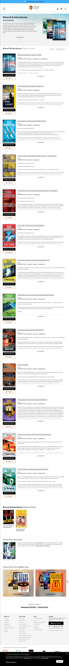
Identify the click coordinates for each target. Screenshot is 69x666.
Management (7, 624)
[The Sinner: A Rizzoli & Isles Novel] (9, 409)
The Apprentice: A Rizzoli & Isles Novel (34, 434)
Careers (6, 629)
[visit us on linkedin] (57, 627)
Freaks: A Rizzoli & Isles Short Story (20, 529)
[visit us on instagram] (62, 627)
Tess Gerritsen (8, 20)
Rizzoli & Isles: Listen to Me (29, 55)
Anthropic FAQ (22, 641)
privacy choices (45, 658)
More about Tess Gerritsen (43, 546)
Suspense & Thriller (28, 607)
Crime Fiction (42, 607)
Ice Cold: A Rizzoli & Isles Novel (30, 225)
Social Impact (7, 626)
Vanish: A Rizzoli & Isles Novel (30, 330)
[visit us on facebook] (50, 627)
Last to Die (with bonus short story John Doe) (37, 156)
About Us (6, 616)
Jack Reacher (50, 594)
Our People (6, 620)
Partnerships (22, 618)
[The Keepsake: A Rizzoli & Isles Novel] (9, 270)
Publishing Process (38, 618)
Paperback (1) (44, 59)
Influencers (21, 622)
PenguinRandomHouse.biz (25, 626)
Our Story (6, 618)
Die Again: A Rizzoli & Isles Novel (31, 121)
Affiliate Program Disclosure (25, 637)
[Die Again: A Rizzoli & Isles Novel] (9, 131)
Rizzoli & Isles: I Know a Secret (30, 86)
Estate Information (38, 629)
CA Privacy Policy (22, 633)
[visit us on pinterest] (59, 627)
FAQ (35, 620)
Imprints (6, 631)
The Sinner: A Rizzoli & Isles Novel (32, 399)
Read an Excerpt (9, 75)
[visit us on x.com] (52, 627)
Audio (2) (35, 264)
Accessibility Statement (9, 627)
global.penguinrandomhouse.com (56, 628)
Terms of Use (22, 629)
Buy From (8, 78)
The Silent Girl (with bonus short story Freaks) (37, 190)
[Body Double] (9, 375)
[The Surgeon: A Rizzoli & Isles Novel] (9, 479)
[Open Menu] (4, 9)
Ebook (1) (30, 59)
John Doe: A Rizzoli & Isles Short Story (8, 526)
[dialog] (34, 659)
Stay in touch (56, 623)
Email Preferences (23, 627)
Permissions (36, 627)
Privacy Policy (22, 631)
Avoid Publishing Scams (24, 639)
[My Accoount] (57, 9)
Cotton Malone (18, 594)
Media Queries (22, 620)
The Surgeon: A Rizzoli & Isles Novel (32, 469)
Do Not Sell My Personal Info (25, 635)
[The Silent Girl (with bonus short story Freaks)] (9, 200)
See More (19, 37)
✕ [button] (67, 654)
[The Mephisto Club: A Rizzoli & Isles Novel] (9, 305)
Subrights (36, 626)
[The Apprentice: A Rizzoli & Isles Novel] (9, 444)
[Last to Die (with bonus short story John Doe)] (9, 166)
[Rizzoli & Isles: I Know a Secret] (9, 96)
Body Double (22, 364)
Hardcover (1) (36, 59)
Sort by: (52, 49)
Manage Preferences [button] (11, 662)
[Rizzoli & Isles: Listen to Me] (9, 63)
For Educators (37, 624)
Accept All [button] (59, 661)
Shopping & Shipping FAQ (40, 622)
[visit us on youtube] (55, 627)
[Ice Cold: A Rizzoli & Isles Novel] (9, 235)
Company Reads (22, 624)
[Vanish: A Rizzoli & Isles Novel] (9, 340)
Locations (6, 622)
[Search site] (65, 8)
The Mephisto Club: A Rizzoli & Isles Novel (35, 295)
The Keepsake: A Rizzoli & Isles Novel (33, 260)
